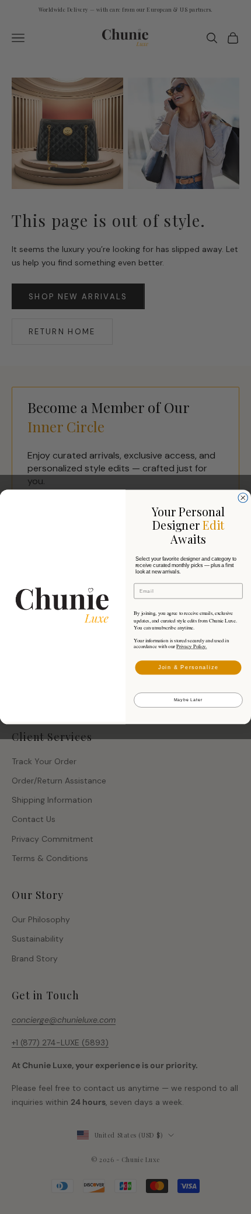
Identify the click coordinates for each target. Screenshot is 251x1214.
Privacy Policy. (191, 646)
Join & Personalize (188, 667)
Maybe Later (188, 700)
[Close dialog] (243, 498)
